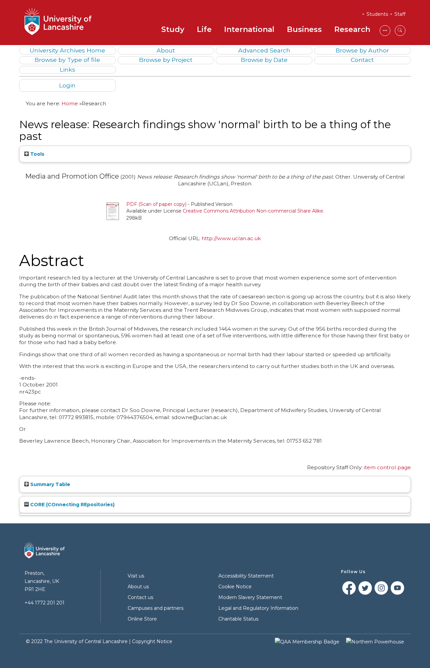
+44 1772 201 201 (44, 603)
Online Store (142, 619)
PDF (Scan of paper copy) (156, 204)
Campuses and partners (155, 608)
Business (304, 29)
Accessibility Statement (246, 576)
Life (204, 29)
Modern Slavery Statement (250, 597)
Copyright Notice (152, 641)
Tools (36, 154)
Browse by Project (165, 59)
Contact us (140, 597)
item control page (387, 467)
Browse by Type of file (67, 59)
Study (172, 29)
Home (69, 103)
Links (67, 69)
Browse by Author (362, 50)
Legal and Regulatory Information (258, 608)
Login (67, 85)
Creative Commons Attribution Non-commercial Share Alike (253, 211)
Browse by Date (264, 59)
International (249, 29)
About (166, 50)
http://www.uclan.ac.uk (231, 238)
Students (377, 14)
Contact (362, 59)
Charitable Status (238, 619)
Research (352, 29)
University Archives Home (67, 50)
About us (138, 587)
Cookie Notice (235, 587)
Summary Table (49, 484)
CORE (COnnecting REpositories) (72, 505)
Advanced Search (264, 50)
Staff (399, 14)
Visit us (136, 576)
